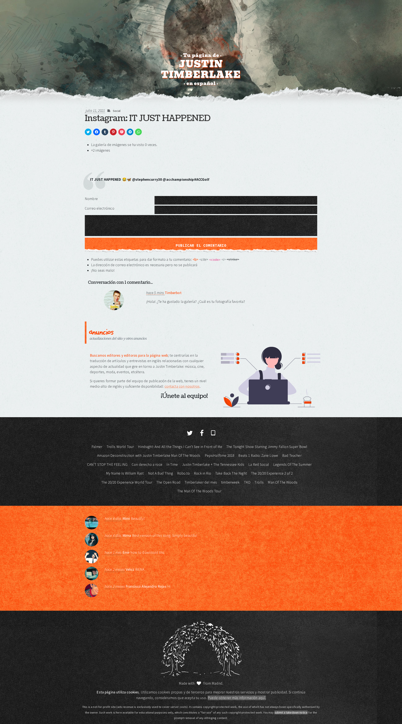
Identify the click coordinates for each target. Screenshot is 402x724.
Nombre (91, 198)
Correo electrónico (99, 208)
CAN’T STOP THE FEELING (107, 464)
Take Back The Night (231, 473)
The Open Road (168, 482)
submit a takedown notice (291, 712)
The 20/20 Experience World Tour (126, 482)
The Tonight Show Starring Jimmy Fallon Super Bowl (266, 446)
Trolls (259, 482)
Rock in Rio (202, 473)
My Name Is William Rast (125, 473)
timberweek (230, 482)
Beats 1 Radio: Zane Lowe (258, 455)
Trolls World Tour (120, 446)
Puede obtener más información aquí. (237, 698)
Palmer (96, 446)
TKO (247, 482)
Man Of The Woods (282, 482)
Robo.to (183, 473)
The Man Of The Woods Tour (199, 491)
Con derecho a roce (147, 464)
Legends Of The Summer (292, 464)
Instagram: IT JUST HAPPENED (147, 118)
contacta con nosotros (182, 386)
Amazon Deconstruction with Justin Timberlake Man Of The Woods (148, 455)
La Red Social (258, 464)
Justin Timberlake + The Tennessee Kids (213, 464)
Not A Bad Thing (160, 473)
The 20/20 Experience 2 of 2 (272, 473)
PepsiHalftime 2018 (219, 455)
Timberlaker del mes (201, 482)
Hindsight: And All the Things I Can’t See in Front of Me (180, 446)
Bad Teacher (292, 455)
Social (117, 111)
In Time (172, 464)
